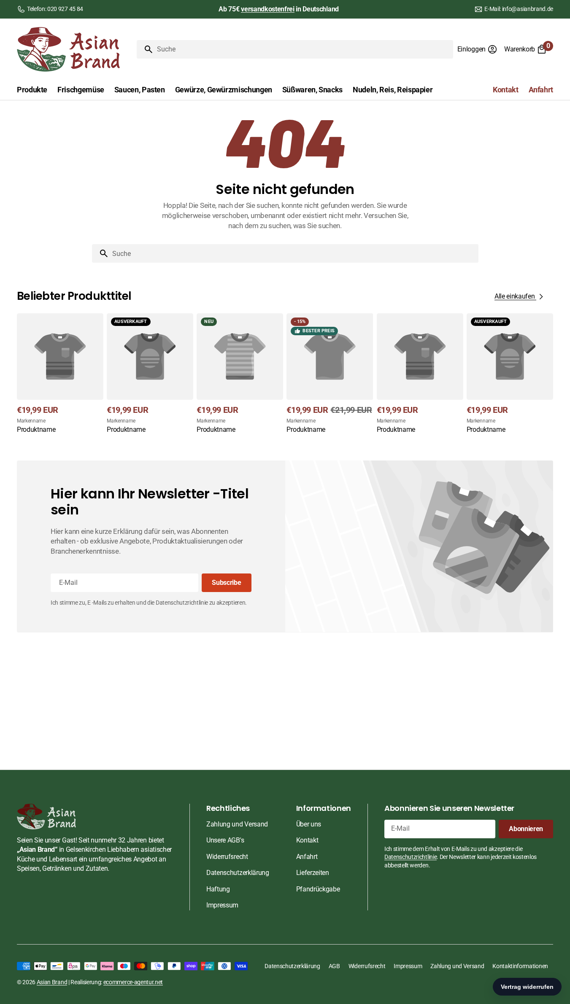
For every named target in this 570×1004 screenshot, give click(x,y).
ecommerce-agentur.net (133, 982)
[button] (477, 49)
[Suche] (145, 49)
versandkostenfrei (267, 9)
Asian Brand (52, 982)
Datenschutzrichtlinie (410, 856)
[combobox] (303, 49)
